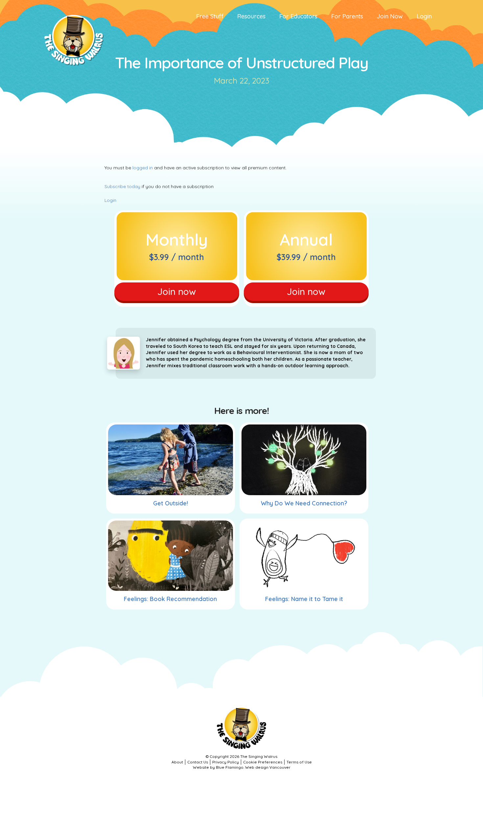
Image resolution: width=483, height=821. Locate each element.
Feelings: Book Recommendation (170, 599)
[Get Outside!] (170, 459)
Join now (176, 291)
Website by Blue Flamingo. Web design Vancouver (241, 767)
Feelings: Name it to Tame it (304, 599)
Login (110, 200)
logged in (142, 168)
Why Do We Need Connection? (304, 503)
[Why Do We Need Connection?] (304, 459)
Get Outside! (170, 503)
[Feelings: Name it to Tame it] (304, 555)
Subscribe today (122, 186)
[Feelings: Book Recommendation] (170, 555)
